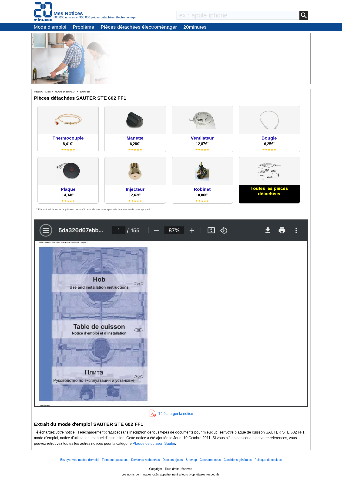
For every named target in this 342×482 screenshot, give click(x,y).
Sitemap (191, 459)
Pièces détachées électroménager (139, 27)
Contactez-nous (210, 459)
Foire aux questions (115, 459)
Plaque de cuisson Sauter (154, 443)
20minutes (195, 27)
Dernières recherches (145, 459)
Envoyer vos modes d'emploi (79, 459)
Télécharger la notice (175, 414)
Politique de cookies (268, 459)
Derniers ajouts (173, 459)
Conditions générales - (239, 459)
